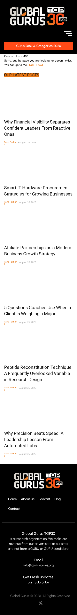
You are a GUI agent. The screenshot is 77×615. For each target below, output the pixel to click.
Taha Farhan (10, 142)
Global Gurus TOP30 (38, 533)
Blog (57, 499)
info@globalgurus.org (38, 565)
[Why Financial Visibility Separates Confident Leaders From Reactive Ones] (38, 97)
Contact (14, 509)
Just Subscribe (38, 582)
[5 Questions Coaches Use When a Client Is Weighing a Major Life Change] (38, 282)
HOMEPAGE (36, 64)
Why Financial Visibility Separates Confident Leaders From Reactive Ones (37, 128)
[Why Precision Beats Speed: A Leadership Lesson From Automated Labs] (38, 408)
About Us (27, 499)
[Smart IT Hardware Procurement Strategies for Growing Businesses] (38, 163)
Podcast (44, 499)
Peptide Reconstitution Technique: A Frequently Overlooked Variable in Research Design (38, 373)
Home (12, 499)
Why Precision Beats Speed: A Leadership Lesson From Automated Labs (33, 439)
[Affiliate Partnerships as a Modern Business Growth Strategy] (38, 223)
